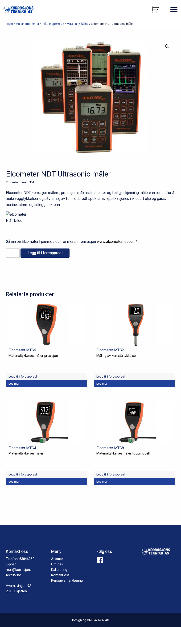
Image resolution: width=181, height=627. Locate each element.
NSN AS (103, 620)
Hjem (9, 23)
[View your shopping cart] (156, 9)
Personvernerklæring (67, 581)
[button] (167, 46)
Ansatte (57, 559)
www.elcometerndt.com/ (117, 241)
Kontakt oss (60, 575)
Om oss (57, 564)
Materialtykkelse (77, 23)
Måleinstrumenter (27, 23)
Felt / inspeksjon (53, 23)
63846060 (26, 559)
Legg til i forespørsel (45, 253)
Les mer (13, 383)
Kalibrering (59, 570)
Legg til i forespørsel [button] (22, 376)
